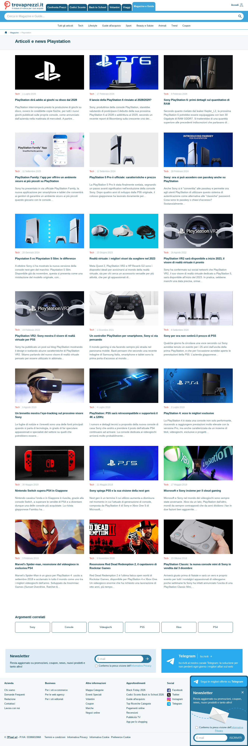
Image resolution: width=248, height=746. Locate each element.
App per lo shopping (136, 721)
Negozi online (93, 712)
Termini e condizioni (54, 737)
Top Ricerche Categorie (138, 703)
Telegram (177, 703)
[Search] (240, 16)
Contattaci (9, 703)
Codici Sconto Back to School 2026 (145, 694)
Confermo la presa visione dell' (125, 665)
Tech (80, 25)
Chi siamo (9, 690)
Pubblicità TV (133, 717)
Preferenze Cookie (121, 737)
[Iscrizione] (148, 659)
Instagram (177, 699)
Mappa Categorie (94, 690)
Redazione (9, 699)
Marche (89, 708)
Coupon (186, 25)
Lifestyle (92, 25)
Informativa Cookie (99, 737)
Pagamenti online (135, 708)
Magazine (14, 33)
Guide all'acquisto (111, 25)
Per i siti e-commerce (56, 690)
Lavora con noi (12, 708)
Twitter (175, 694)
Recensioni (132, 712)
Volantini (90, 699)
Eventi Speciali (93, 694)
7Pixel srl (12, 737)
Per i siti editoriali (54, 699)
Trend (174, 25)
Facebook (177, 690)
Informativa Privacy (141, 665)
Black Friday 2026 (135, 690)
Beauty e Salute (145, 25)
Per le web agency (54, 694)
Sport (128, 25)
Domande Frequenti (14, 694)
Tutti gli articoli (65, 25)
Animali (162, 25)
